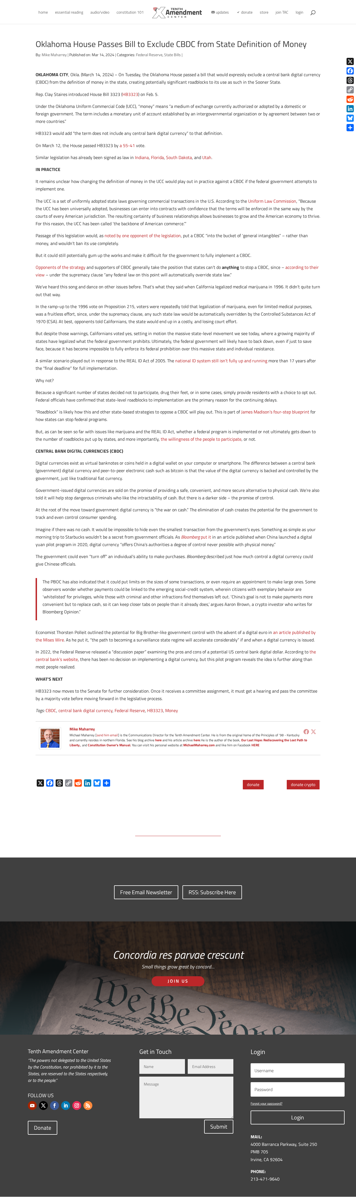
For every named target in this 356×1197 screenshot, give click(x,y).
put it (196, 537)
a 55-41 (127, 145)
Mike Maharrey (54, 55)
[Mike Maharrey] (50, 745)
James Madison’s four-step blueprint (275, 411)
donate (253, 784)
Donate (42, 1127)
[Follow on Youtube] (32, 1105)
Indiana (142, 157)
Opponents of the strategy (60, 267)
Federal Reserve (149, 55)
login (299, 12)
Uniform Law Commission (272, 201)
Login (297, 1117)
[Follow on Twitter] (43, 1105)
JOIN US (178, 981)
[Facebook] (306, 731)
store (264, 12)
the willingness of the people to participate (201, 439)
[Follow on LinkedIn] (65, 1105)
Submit (218, 1126)
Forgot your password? (266, 1103)
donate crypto (303, 784)
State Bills (172, 55)
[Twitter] (313, 731)
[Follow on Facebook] (54, 1105)
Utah (206, 157)
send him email (107, 735)
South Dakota (179, 157)
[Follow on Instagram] (76, 1105)
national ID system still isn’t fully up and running (221, 360)
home (43, 12)
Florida (157, 157)
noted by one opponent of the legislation (143, 235)
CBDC (51, 710)
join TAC (282, 12)
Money (171, 710)
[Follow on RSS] (87, 1105)
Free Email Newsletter (146, 892)
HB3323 (130, 94)
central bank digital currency (85, 710)
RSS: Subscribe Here (212, 892)
